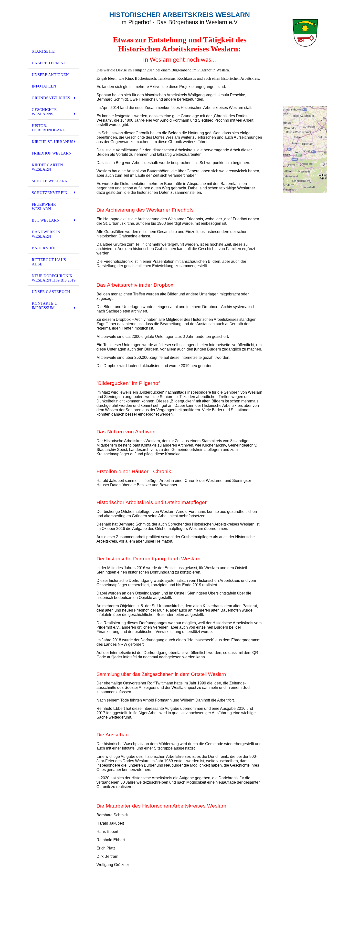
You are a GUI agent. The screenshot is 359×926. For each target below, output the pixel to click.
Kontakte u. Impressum (45, 305)
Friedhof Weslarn (52, 153)
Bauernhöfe (45, 248)
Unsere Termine (49, 63)
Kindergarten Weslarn (47, 167)
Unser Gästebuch (51, 292)
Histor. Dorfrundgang (49, 128)
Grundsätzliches (51, 98)
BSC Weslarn (46, 220)
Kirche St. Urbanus (52, 142)
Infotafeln (44, 86)
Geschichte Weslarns (44, 111)
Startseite (43, 51)
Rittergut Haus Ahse (49, 262)
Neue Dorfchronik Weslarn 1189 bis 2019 (53, 278)
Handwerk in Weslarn (46, 234)
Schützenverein (49, 193)
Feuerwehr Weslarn (44, 206)
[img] (54, 25)
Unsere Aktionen (50, 75)
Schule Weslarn (50, 181)
